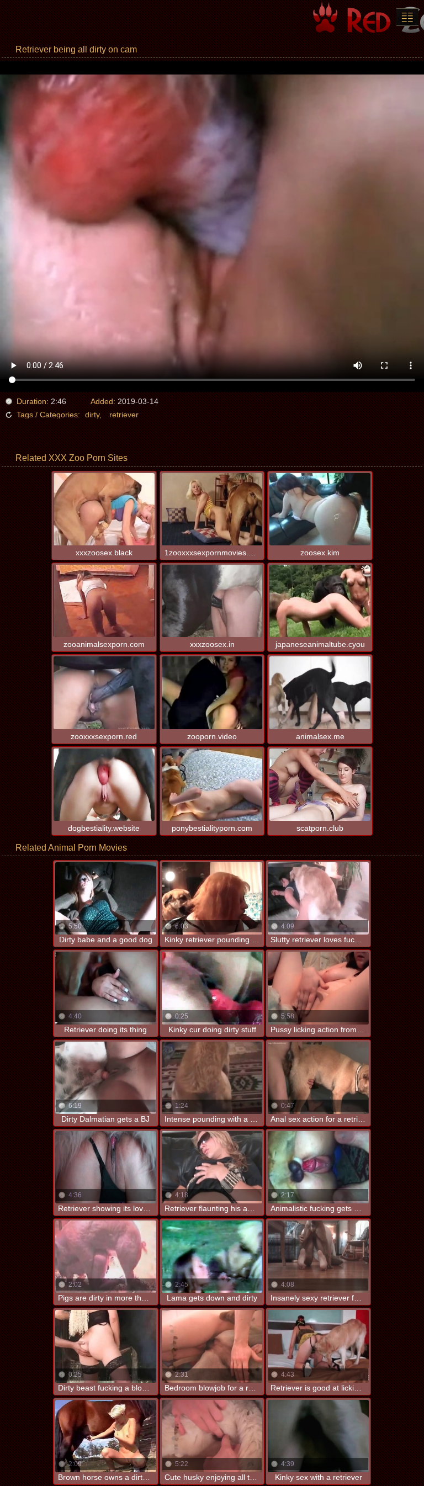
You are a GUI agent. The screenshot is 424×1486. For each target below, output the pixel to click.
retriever (124, 414)
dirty (92, 414)
